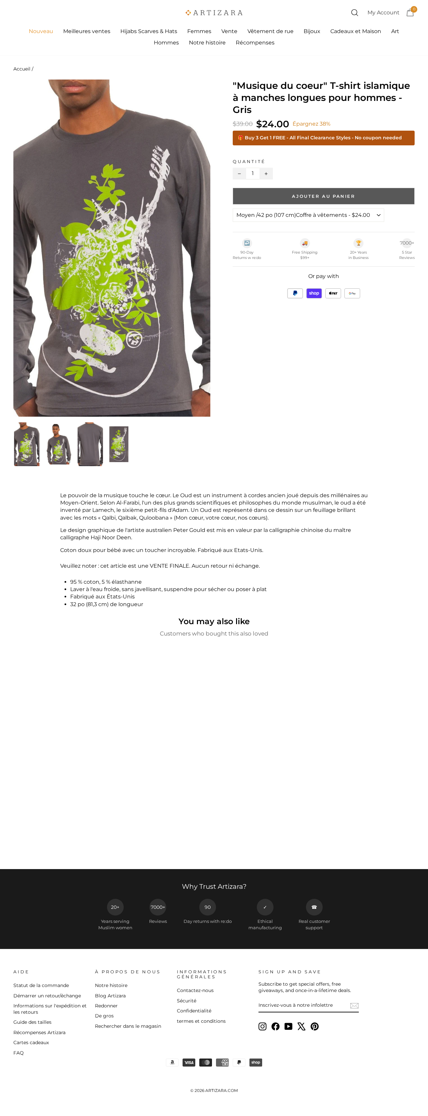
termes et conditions (201, 1021)
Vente (229, 31)
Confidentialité (194, 1010)
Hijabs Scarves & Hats (148, 31)
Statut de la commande (41, 985)
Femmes (199, 31)
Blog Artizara (110, 995)
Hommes (166, 42)
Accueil (21, 69)
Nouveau (41, 31)
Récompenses (255, 42)
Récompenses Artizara (39, 1032)
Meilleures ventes (86, 31)
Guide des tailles (32, 1022)
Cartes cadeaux (31, 1042)
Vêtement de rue (270, 31)
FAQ (18, 1053)
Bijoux (312, 31)
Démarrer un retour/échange (47, 995)
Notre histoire (207, 42)
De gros (104, 1015)
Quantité (249, 161)
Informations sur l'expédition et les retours (50, 1009)
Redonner (106, 1005)
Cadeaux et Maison (355, 31)
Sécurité (186, 1000)
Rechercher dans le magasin (128, 1026)
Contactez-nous (195, 990)
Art (395, 31)
